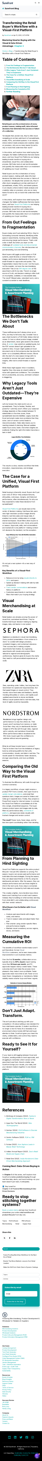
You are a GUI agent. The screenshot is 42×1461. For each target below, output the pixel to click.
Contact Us (5, 1423)
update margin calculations (12, 794)
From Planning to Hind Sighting (18, 87)
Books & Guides (7, 1377)
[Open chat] (37, 1456)
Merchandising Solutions (10, 1329)
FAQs (4, 1385)
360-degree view (25, 269)
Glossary (5, 1394)
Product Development (9, 1331)
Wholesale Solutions (8, 1333)
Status (4, 1396)
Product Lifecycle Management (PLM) (14, 1335)
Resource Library (7, 1381)
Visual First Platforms (22, 204)
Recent (5, 1249)
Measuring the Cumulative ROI (18, 89)
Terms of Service (7, 1387)
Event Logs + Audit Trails (10, 1366)
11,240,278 (26, 1453)
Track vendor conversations (16, 587)
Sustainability (6, 1371)
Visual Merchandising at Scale (18, 80)
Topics (5, 1274)
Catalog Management (9, 1348)
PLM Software (13, 1221)
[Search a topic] (36, 14)
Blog (10, 51)
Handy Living (6, 1408)
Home (4, 51)
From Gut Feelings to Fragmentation (20, 65)
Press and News (7, 1419)
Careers (5, 1421)
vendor (11, 344)
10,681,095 (18, 1453)
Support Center (7, 1383)
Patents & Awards (7, 1417)
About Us (5, 1415)
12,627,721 (24, 1455)
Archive (5, 1279)
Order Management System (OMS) (13, 1358)
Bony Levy (5, 1406)
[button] (35, 3)
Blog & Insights (7, 1379)
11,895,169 (17, 1455)
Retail (17, 1224)
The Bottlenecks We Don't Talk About (21, 68)
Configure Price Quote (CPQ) (11, 1356)
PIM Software (26, 1221)
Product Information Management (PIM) (15, 1337)
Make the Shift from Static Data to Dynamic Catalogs (20, 1267)
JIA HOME (5, 1402)
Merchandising (7, 1224)
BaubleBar (5, 1404)
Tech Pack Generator (9, 1352)
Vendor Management (9, 1362)
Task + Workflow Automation (11, 1364)
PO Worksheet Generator (10, 1360)
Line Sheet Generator (9, 1354)
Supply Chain (27, 1224)
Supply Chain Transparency (11, 1368)
